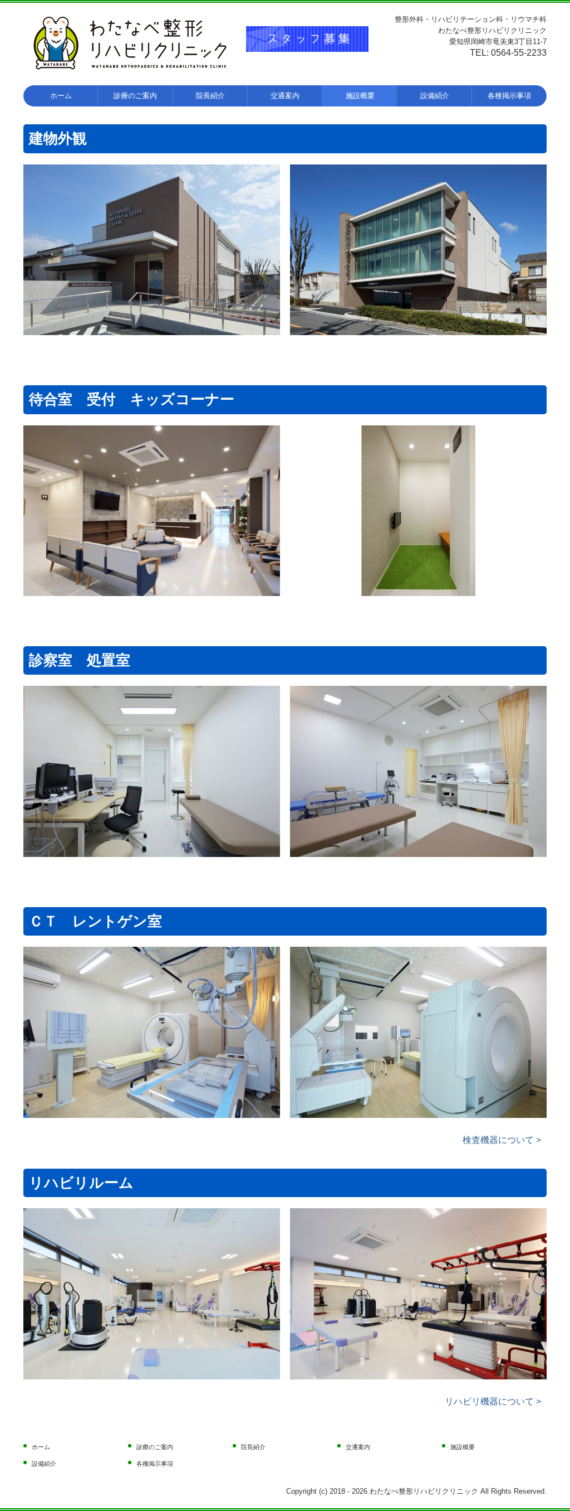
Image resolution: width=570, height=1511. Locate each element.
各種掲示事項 (509, 95)
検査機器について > (502, 1140)
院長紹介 (210, 95)
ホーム (61, 95)
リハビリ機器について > (493, 1401)
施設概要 (360, 95)
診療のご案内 (135, 95)
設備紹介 (434, 95)
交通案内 (285, 95)
